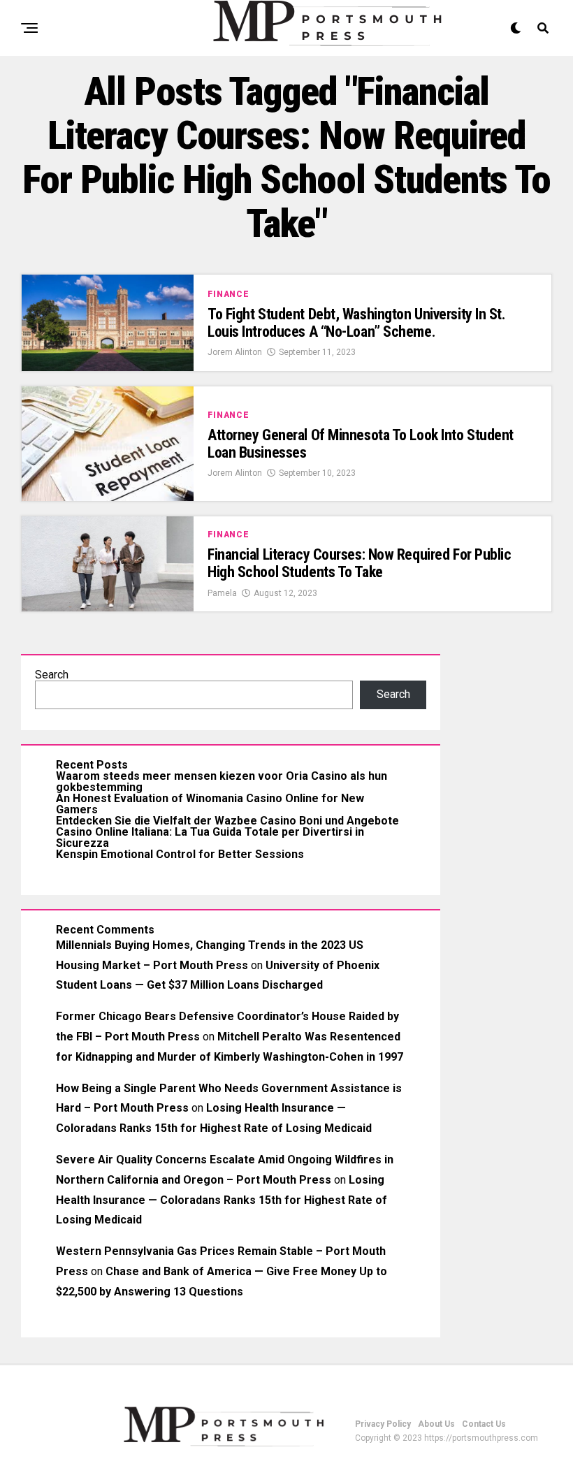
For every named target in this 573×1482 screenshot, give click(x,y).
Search (51, 674)
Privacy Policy (383, 1424)
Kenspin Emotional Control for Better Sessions (180, 854)
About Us (436, 1424)
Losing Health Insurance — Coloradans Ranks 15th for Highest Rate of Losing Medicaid (221, 1200)
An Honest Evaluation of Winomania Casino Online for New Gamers (210, 804)
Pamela (222, 593)
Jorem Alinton (235, 352)
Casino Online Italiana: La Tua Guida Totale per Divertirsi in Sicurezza (210, 837)
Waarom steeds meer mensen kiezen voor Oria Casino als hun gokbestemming (221, 781)
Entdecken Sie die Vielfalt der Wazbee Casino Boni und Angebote (227, 820)
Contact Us (484, 1424)
